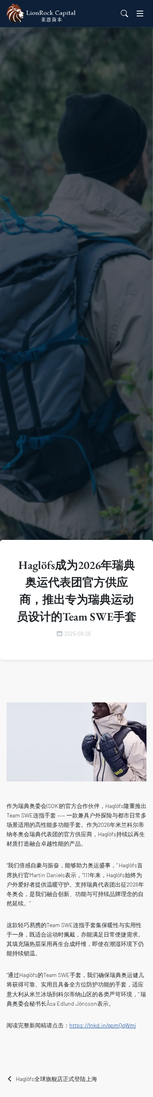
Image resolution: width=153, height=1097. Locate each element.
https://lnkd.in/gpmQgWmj (102, 1025)
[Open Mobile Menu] (140, 13)
